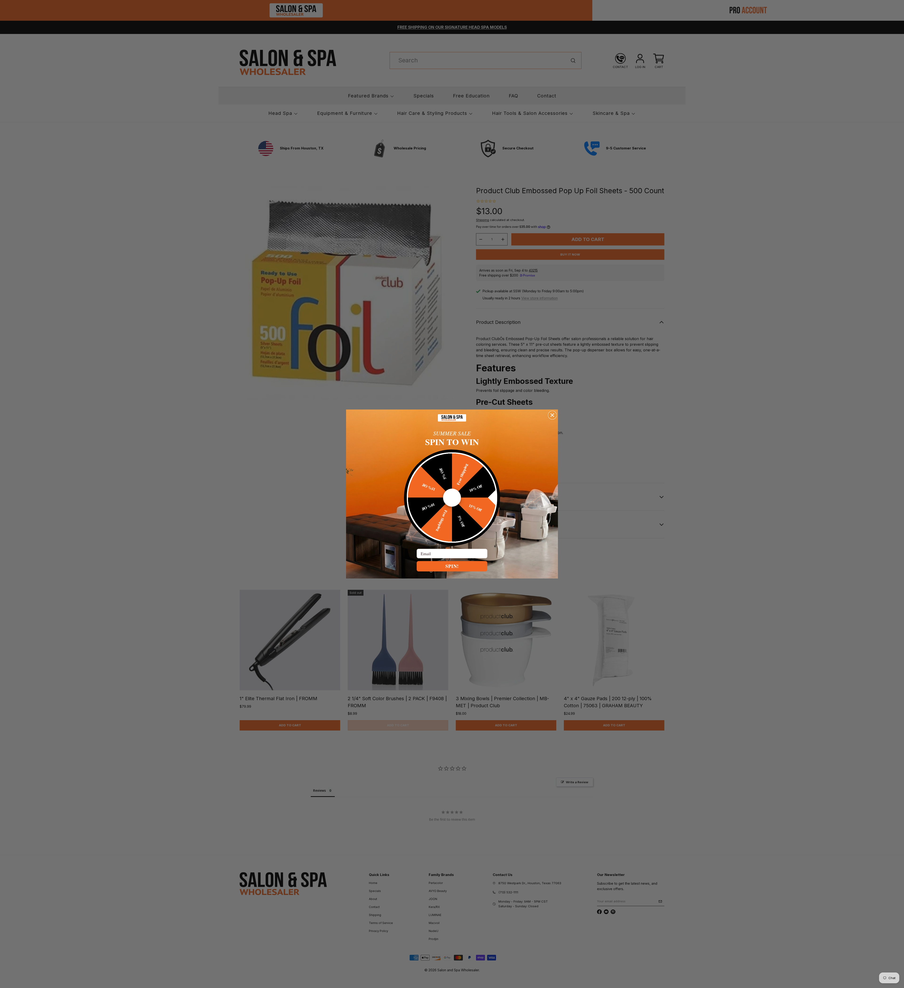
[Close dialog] (552, 415)
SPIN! (452, 566)
